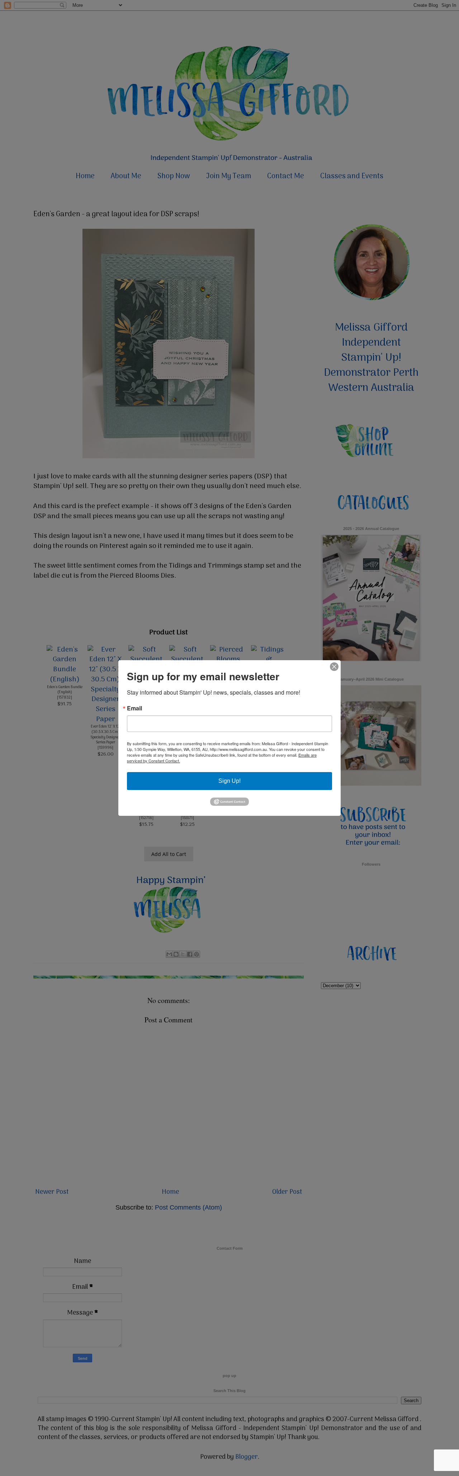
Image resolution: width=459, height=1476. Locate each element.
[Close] (334, 666)
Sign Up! (229, 781)
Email (134, 708)
